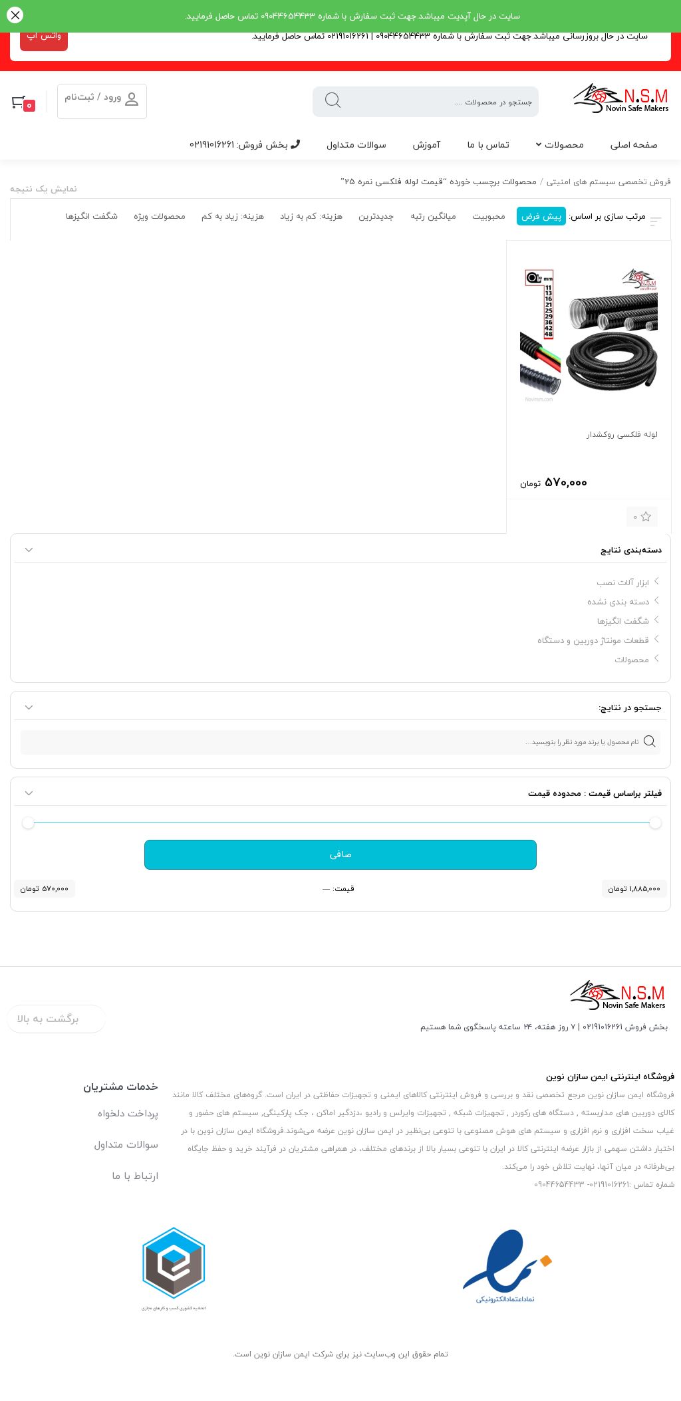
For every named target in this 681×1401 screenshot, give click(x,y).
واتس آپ (44, 35)
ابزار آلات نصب (623, 582)
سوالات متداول (356, 144)
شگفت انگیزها (623, 621)
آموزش (426, 144)
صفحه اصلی (634, 144)
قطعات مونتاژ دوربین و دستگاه (593, 640)
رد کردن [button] (15, 16)
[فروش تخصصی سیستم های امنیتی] (621, 101)
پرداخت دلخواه (128, 1113)
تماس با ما (488, 144)
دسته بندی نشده (618, 601)
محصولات (564, 144)
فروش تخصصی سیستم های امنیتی (609, 182)
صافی (341, 854)
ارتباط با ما (135, 1175)
